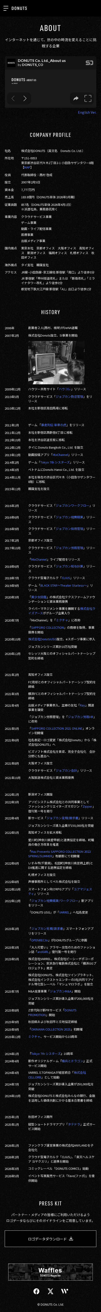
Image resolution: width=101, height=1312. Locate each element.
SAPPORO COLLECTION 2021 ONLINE (56, 728)
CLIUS (66, 578)
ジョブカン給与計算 (69, 566)
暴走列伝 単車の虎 (53, 425)
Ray (82, 705)
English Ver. (87, 112)
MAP (27, 167)
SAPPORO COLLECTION (47, 627)
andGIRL (43, 951)
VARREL (64, 912)
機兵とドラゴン (72, 1061)
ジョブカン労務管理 (69, 548)
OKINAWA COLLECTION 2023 (50, 1029)
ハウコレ (65, 389)
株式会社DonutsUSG (42, 639)
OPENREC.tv (39, 940)
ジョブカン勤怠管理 (69, 396)
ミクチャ (62, 620)
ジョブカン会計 (66, 770)
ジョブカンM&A (60, 991)
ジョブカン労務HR (80, 716)
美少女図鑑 (39, 597)
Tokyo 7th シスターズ (55, 462)
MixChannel (60, 454)
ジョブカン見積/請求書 (62, 818)
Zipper (87, 806)
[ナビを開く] (6, 8)
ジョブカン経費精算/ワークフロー (54, 900)
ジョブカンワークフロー (72, 505)
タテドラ (74, 1124)
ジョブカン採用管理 (69, 528)
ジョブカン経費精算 (69, 517)
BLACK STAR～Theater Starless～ (63, 585)
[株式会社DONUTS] (19, 8)
